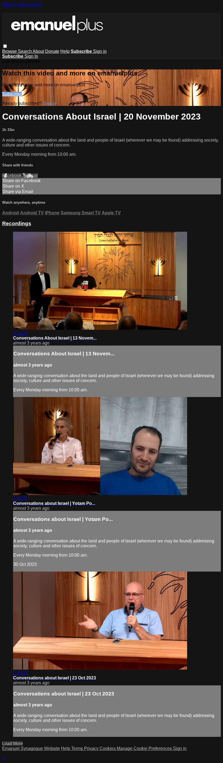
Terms (77, 748)
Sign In (31, 56)
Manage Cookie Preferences (145, 748)
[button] (5, 46)
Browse (10, 51)
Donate (52, 51)
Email (32, 175)
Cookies (108, 748)
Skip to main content (21, 4)
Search (25, 51)
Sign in (100, 51)
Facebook (12, 175)
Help (65, 51)
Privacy (92, 748)
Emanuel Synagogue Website (31, 748)
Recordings (16, 223)
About (38, 51)
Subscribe (12, 94)
